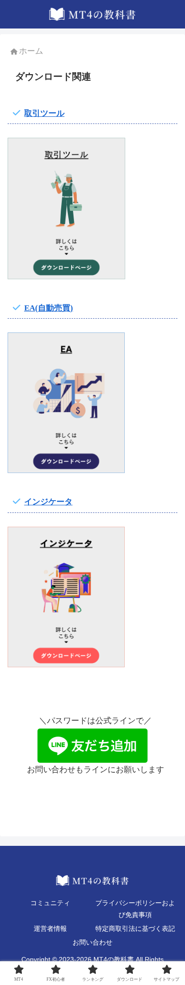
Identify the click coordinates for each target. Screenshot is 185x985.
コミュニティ (50, 903)
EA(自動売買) (48, 308)
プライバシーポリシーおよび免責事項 (135, 909)
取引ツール (44, 113)
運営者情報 (50, 928)
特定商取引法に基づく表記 (135, 928)
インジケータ (48, 501)
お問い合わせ (92, 942)
